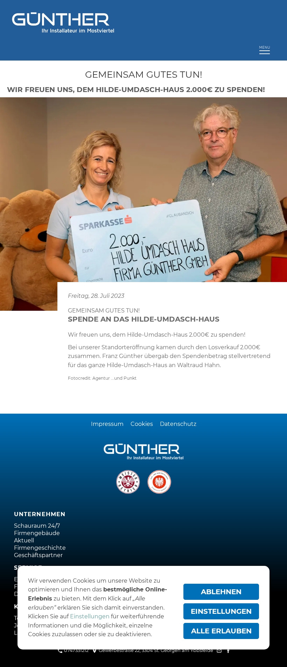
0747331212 (76, 650)
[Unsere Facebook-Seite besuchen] (228, 650)
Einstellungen (90, 616)
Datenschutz (178, 424)
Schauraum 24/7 (37, 525)
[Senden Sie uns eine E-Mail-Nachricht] (219, 650)
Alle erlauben (221, 631)
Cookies (142, 424)
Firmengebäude (37, 533)
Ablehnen (221, 592)
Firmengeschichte (40, 548)
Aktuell (24, 540)
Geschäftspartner (38, 555)
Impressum (107, 424)
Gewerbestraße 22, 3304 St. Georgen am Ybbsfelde (155, 650)
